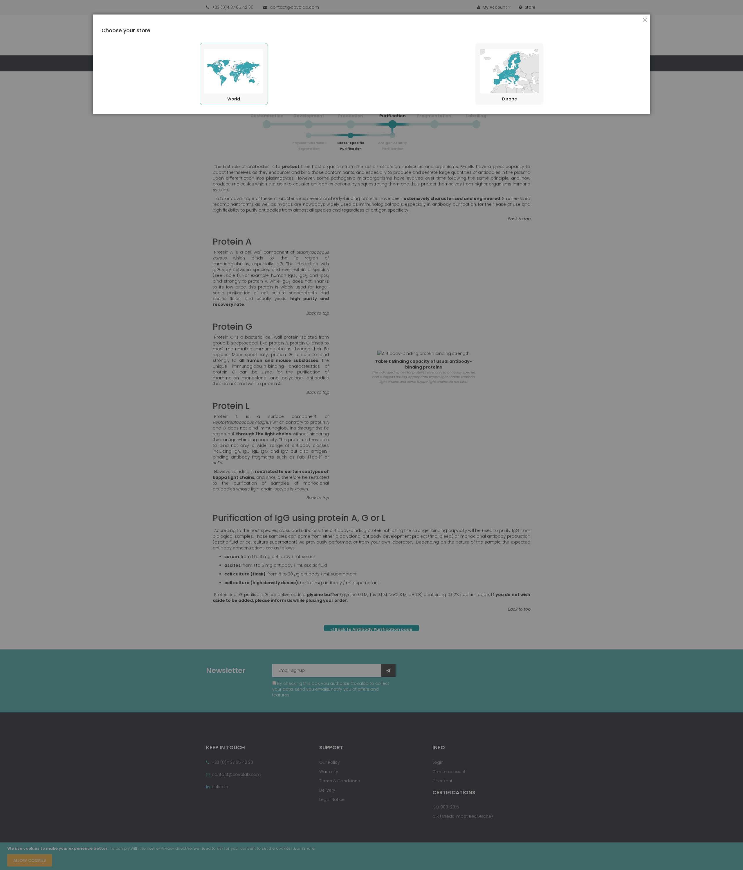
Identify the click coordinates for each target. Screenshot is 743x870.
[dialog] (371, 435)
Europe (509, 99)
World (233, 99)
